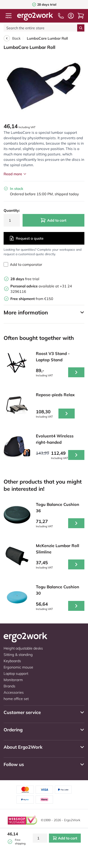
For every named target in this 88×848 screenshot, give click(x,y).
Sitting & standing (18, 654)
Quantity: (12, 210)
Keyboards (12, 661)
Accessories (14, 692)
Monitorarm (13, 679)
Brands (9, 686)
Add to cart (56, 220)
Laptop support (16, 673)
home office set (16, 698)
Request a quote (30, 238)
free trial (24, 279)
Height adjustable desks (23, 648)
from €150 (31, 298)
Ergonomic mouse (18, 667)
